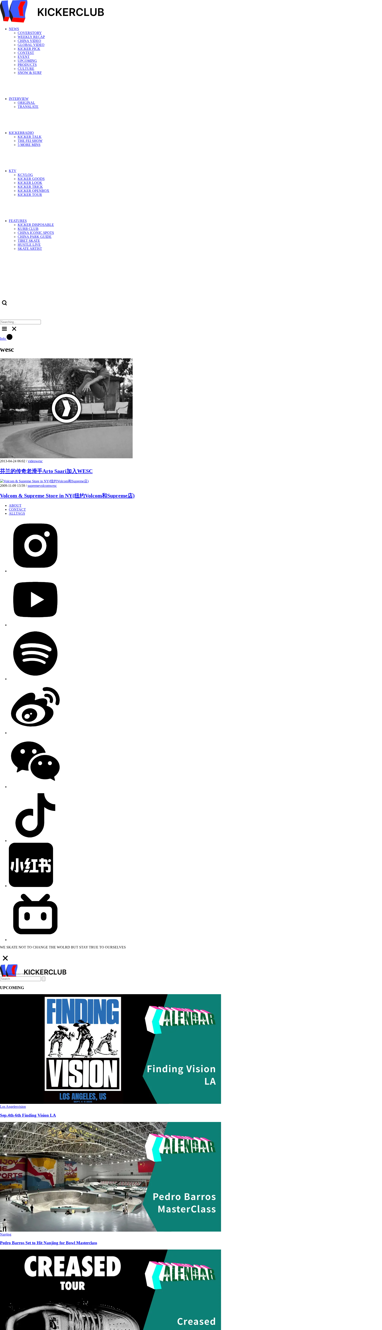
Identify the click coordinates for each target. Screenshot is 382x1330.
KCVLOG (25, 175)
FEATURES (18, 221)
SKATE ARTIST (30, 248)
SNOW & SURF (30, 73)
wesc (39, 461)
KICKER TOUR (30, 195)
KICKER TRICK (30, 187)
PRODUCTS (27, 65)
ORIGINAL (26, 103)
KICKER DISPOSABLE (36, 225)
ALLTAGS (17, 513)
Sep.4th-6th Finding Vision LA (28, 1115)
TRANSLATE (28, 107)
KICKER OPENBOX (33, 191)
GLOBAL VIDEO (31, 45)
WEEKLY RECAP (31, 37)
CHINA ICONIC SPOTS (36, 233)
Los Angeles (8, 1106)
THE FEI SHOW (30, 141)
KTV (12, 171)
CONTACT (17, 509)
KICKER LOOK (30, 183)
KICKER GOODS (31, 179)
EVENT (24, 57)
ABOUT (15, 505)
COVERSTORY (30, 33)
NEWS (14, 29)
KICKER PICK (29, 49)
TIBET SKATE (29, 241)
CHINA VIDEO (29, 41)
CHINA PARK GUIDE (35, 237)
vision (21, 1106)
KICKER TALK (30, 137)
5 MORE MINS (29, 145)
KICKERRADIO (21, 133)
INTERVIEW (19, 99)
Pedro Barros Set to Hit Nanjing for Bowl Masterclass (48, 1242)
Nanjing (5, 1234)
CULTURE (26, 69)
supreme (33, 485)
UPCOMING (27, 61)
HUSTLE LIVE (29, 245)
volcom (44, 485)
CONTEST (26, 53)
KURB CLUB (28, 229)
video (32, 461)
